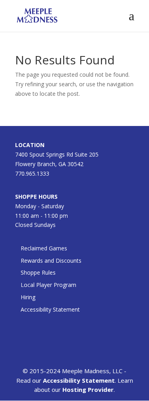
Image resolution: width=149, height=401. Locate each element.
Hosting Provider (88, 389)
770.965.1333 (32, 173)
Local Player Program (48, 285)
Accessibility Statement (50, 309)
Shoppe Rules (38, 272)
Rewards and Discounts (51, 260)
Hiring (28, 297)
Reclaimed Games (44, 248)
